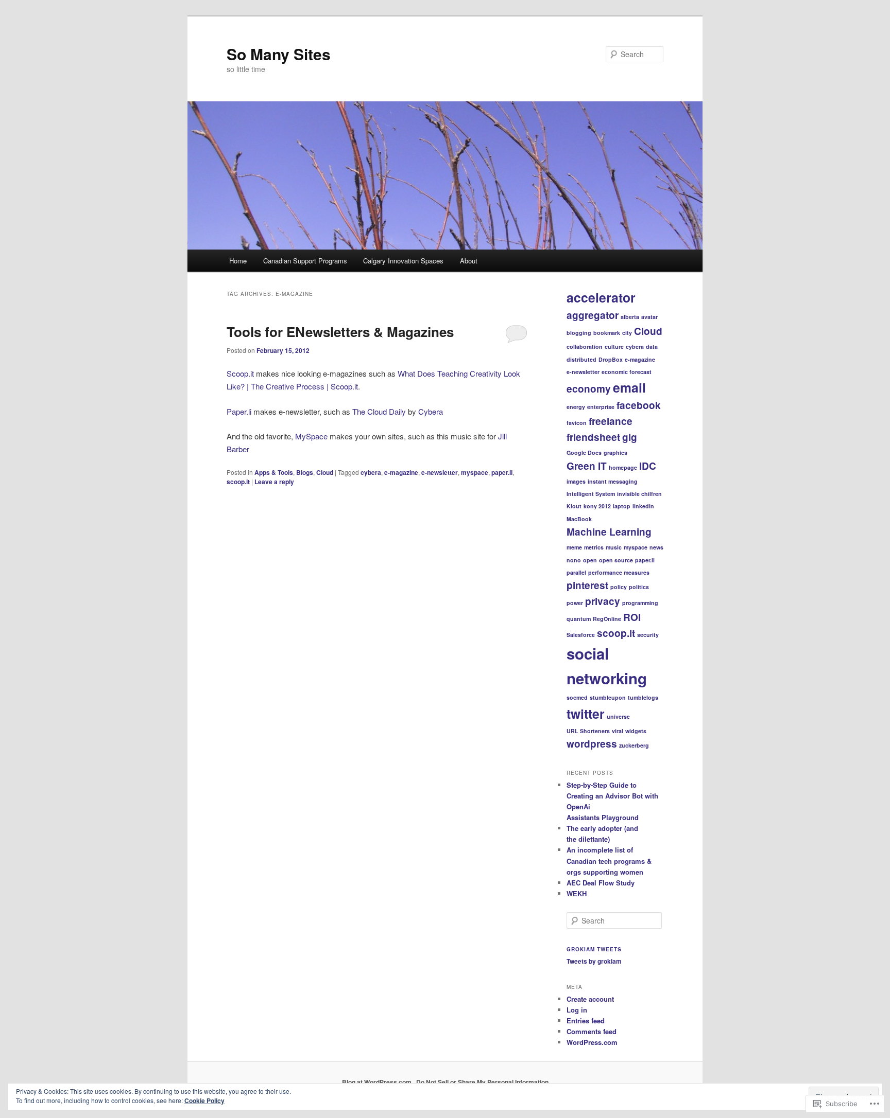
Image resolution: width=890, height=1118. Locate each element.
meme (574, 547)
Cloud (324, 472)
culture (614, 346)
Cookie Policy (204, 1100)
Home (238, 260)
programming (640, 603)
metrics (594, 547)
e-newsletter (439, 472)
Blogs (304, 472)
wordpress (592, 744)
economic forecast (627, 372)
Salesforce (581, 634)
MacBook (579, 519)
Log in (577, 1010)
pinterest (587, 585)
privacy (602, 601)
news (656, 547)
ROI (632, 617)
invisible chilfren (639, 494)
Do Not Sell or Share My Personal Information (482, 1082)
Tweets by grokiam (594, 961)
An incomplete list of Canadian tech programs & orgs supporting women (609, 860)
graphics (615, 452)
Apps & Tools (273, 472)
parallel (576, 572)
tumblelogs (643, 697)
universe (618, 716)
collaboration (585, 346)
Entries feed (586, 1020)
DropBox (610, 359)
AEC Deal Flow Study (601, 883)
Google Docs (584, 452)
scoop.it (238, 481)
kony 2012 (597, 506)
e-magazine (401, 472)
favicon (577, 423)
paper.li (501, 472)
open (590, 560)
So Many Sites (279, 54)
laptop (621, 506)
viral (617, 731)
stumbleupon (608, 697)
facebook (639, 405)
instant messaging (613, 481)
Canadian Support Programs (305, 260)
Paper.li (239, 411)
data (652, 346)
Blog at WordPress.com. (377, 1082)
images (576, 481)
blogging (579, 332)
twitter (586, 713)
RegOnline (607, 619)
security (648, 634)
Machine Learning (609, 532)
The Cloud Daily (379, 411)
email (629, 387)
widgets (635, 731)
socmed (577, 697)
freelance (610, 421)
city (627, 332)
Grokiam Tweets (594, 949)
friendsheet (593, 437)
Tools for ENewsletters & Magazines (340, 331)
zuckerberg (634, 745)
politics (639, 587)
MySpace (311, 436)
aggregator (593, 315)
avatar (649, 317)
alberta (630, 317)
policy (618, 587)
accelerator (601, 297)
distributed (581, 359)
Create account (590, 999)
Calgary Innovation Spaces (403, 260)
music (614, 547)
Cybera (430, 411)
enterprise (600, 407)
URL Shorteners (588, 731)
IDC (647, 466)
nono (574, 560)
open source (616, 560)
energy (576, 407)
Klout (574, 506)
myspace (474, 472)
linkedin (643, 506)
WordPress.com (592, 1042)
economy (589, 389)
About (468, 260)
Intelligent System (591, 494)
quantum (579, 619)
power (575, 603)
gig (629, 437)
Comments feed (592, 1031)
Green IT (587, 466)
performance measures (618, 572)
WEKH (577, 893)
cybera (371, 472)
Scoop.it (240, 373)
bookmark (606, 332)
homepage (623, 467)
